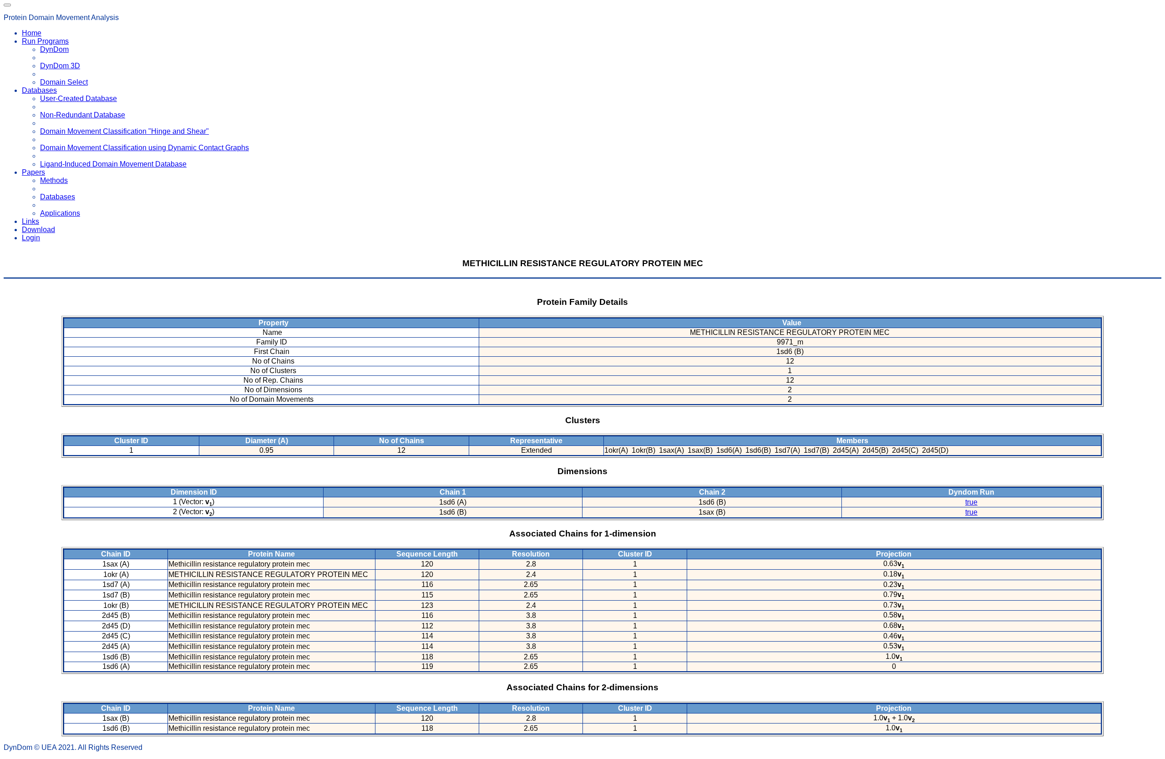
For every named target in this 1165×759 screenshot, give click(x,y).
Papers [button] (33, 172)
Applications (60, 213)
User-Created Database (78, 98)
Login (31, 238)
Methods (54, 180)
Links (30, 221)
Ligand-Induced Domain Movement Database (113, 164)
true (971, 502)
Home (31, 33)
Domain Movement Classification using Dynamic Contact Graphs (144, 148)
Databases (57, 197)
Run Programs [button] (45, 41)
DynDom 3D (60, 66)
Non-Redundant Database (82, 115)
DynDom (54, 49)
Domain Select (64, 82)
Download (38, 229)
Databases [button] (39, 90)
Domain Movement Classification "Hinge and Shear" (124, 131)
